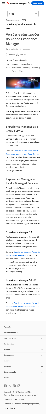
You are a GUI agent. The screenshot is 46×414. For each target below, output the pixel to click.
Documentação (12, 20)
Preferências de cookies (14, 399)
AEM (24, 20)
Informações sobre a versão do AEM (21, 26)
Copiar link (22, 54)
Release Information (20, 60)
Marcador (12, 54)
